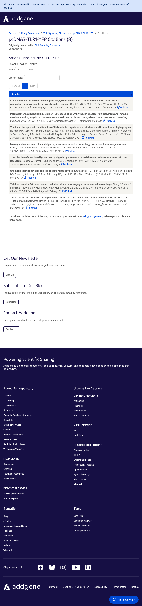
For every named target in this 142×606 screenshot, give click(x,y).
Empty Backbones (82, 460)
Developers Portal (82, 530)
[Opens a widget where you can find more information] (124, 600)
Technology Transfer (13, 449)
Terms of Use (119, 587)
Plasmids (78, 405)
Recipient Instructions (14, 444)
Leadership (8, 400)
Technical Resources (13, 473)
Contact (53, 587)
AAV (76, 430)
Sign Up (10, 274)
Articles (16, 94)
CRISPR (77, 455)
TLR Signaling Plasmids (56, 33)
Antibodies (79, 401)
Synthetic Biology (82, 474)
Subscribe (11, 302)
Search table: (16, 77)
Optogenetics (80, 469)
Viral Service (9, 478)
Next (32, 85)
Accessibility (100, 587)
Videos (6, 545)
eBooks (7, 521)
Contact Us (12, 329)
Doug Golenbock (30, 33)
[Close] (135, 4)
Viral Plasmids (81, 479)
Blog (5, 516)
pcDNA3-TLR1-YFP (83, 33)
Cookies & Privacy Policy (76, 587)
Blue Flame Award (12, 425)
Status (135, 587)
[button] (137, 19)
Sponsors (8, 410)
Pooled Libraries (81, 415)
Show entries (21, 69)
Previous (15, 85)
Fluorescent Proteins (84, 464)
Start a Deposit (10, 498)
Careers (7, 429)
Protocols (8, 535)
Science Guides (11, 540)
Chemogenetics (81, 450)
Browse (13, 33)
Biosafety (8, 420)
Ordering (7, 469)
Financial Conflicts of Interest (17, 415)
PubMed (124, 107)
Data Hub (78, 516)
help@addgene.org (93, 216)
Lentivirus (78, 435)
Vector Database (82, 525)
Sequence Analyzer (83, 520)
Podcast (7, 531)
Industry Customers (13, 434)
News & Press (10, 439)
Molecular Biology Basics (15, 526)
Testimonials (9, 405)
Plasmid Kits (80, 410)
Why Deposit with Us (13, 493)
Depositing (8, 464)
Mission (7, 395)
